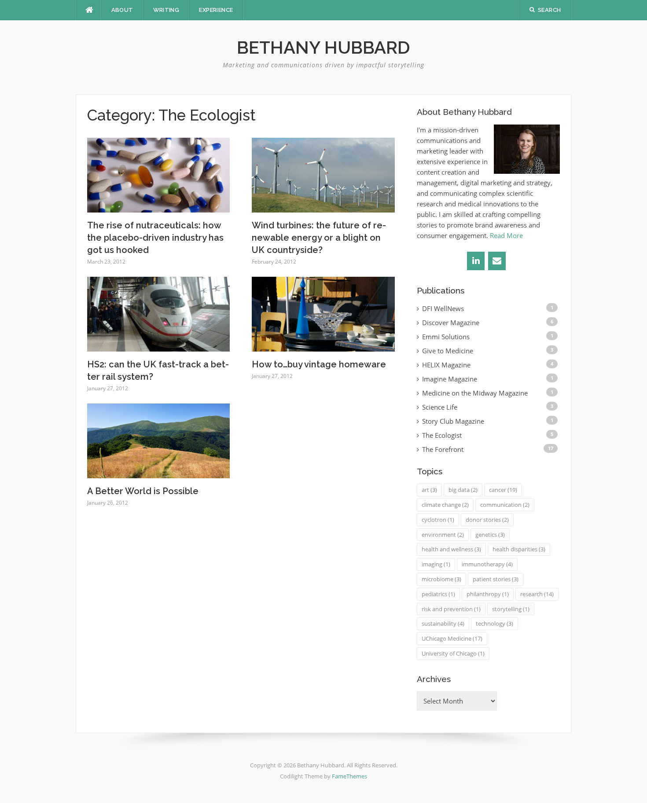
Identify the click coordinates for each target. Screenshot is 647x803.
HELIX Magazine (446, 364)
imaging (436, 564)
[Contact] (497, 261)
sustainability (443, 623)
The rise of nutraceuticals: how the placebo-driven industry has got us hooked (155, 237)
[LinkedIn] (476, 261)
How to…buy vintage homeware (319, 364)
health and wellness (451, 549)
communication (504, 505)
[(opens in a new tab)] (158, 174)
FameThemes (349, 776)
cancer (503, 490)
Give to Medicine (447, 350)
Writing (166, 10)
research (537, 594)
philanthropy (488, 594)
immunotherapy (487, 564)
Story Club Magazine (453, 421)
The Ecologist (442, 435)
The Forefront (442, 449)
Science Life (439, 407)
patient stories (495, 579)
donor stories (487, 520)
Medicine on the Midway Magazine (475, 393)
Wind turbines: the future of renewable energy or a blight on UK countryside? (319, 237)
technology (494, 623)
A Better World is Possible (143, 491)
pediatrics (438, 594)
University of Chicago (453, 653)
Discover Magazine (450, 322)
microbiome (441, 579)
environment (443, 535)
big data (463, 490)
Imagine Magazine (449, 378)
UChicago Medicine (452, 638)
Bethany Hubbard (323, 47)
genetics (490, 535)
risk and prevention (451, 609)
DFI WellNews (443, 308)
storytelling (510, 609)
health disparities (519, 549)
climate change (445, 505)
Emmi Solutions (446, 336)
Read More (506, 235)
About (122, 10)
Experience (216, 10)
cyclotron (438, 520)
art (429, 490)
